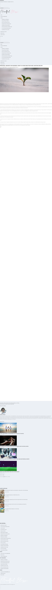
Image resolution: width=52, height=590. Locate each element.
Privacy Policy (2, 574)
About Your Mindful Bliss (4, 16)
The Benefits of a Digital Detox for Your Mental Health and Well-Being (14, 446)
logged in (4, 476)
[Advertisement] (23, 98)
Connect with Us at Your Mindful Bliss (5, 553)
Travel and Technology (3, 548)
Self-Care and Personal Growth (6, 22)
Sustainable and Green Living (5, 29)
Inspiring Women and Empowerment (6, 23)
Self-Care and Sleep (3, 542)
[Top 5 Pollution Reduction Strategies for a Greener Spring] (2, 510)
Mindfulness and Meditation (5, 19)
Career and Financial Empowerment (6, 28)
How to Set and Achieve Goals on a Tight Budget (9, 471)
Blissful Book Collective (4, 31)
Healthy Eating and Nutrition (4, 532)
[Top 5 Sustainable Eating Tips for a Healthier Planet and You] (2, 496)
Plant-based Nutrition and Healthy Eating (7, 26)
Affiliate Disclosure (3, 573)
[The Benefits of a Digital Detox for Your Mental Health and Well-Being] (8, 445)
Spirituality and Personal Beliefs (6, 25)
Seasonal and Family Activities (4, 539)
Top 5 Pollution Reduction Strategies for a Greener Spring (12, 508)
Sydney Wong (4, 67)
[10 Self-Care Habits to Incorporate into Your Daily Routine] (8, 432)
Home (1, 44)
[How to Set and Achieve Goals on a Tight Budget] (8, 470)
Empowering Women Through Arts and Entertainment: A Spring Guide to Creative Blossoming (16, 490)
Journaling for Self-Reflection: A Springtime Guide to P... (7, 1)
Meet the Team (2, 33)
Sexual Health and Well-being (4, 544)
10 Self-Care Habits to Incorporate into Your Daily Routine (12, 433)
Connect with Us (3, 34)
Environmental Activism (4, 529)
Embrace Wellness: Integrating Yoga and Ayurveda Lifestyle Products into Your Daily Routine (16, 499)
